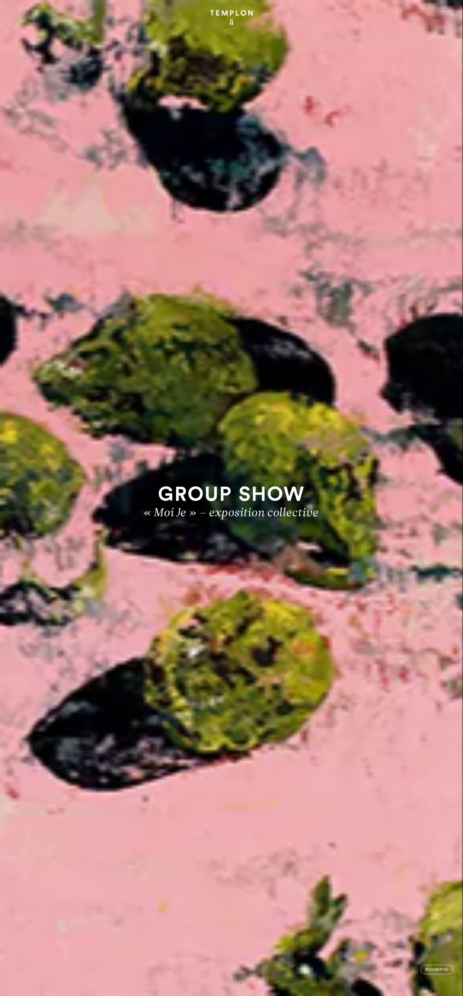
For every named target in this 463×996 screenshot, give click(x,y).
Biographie (437, 969)
